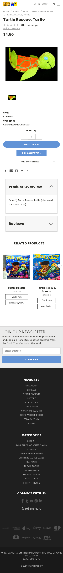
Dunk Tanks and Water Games (31, 445)
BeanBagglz (31, 478)
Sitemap (31, 423)
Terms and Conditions (31, 415)
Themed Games (31, 470)
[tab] (31, 187)
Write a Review (11, 28)
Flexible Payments (31, 394)
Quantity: (31, 130)
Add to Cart (46, 306)
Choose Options (16, 302)
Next (59, 266)
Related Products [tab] (29, 243)
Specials (31, 390)
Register (37, 410)
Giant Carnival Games (31, 453)
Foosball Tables (31, 474)
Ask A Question (31, 153)
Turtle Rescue (16, 287)
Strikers (31, 449)
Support (31, 398)
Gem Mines (31, 462)
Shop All (31, 441)
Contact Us (31, 402)
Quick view (16, 296)
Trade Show (31, 406)
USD (44, 4)
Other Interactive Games (31, 457)
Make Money (31, 385)
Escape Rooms (31, 466)
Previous (4, 266)
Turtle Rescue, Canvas (46, 289)
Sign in (25, 410)
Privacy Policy (31, 419)
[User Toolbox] (39, 4)
